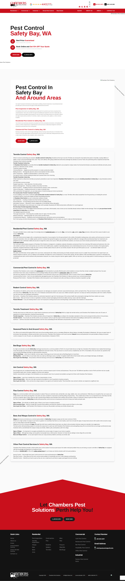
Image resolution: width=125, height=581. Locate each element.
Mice (60, 538)
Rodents (48, 545)
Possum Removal (18, 299)
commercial (39, 271)
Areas (99, 10)
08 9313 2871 (23, 451)
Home (12, 538)
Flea (83, 232)
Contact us (111, 10)
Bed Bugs (62, 549)
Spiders (48, 547)
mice (80, 232)
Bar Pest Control (80, 544)
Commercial (24, 10)
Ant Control (16, 235)
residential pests (50, 232)
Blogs (79, 10)
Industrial (35, 10)
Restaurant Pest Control (82, 541)
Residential (13, 10)
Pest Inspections (37, 538)
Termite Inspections (35, 541)
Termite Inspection (18, 316)
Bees (33, 549)
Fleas (14, 394)
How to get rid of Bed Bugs (20, 357)
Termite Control (17, 317)
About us (89, 10)
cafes (68, 272)
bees (33, 424)
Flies (60, 541)
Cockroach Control (18, 242)
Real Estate (60, 10)
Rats (33, 547)
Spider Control (17, 251)
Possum (61, 545)
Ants (33, 552)
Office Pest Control (81, 550)
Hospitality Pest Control (82, 547)
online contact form (39, 451)
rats (73, 232)
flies (63, 232)
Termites (48, 549)
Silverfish (62, 547)
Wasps (15, 419)
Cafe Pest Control (80, 538)
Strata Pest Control (48, 10)
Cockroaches (50, 538)
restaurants (63, 272)
